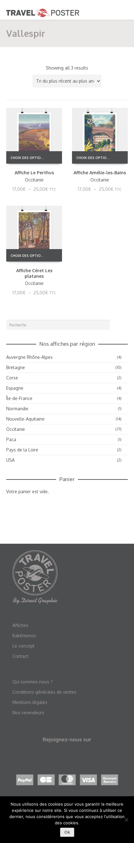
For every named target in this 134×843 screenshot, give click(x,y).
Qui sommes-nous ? (32, 681)
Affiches (20, 625)
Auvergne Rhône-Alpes (29, 357)
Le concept (23, 645)
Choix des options (28, 158)
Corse (12, 377)
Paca (11, 439)
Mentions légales (29, 702)
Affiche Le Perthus (34, 172)
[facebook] (46, 757)
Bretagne (15, 367)
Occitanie (34, 179)
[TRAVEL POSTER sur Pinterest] (74, 757)
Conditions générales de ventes (44, 692)
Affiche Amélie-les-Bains (100, 172)
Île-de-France (19, 398)
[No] (126, 820)
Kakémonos (24, 635)
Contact (20, 656)
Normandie (17, 408)
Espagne (14, 388)
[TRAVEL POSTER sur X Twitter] (60, 757)
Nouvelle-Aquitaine (25, 419)
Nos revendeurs (28, 712)
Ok (67, 832)
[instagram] (88, 757)
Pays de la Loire (22, 449)
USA (10, 460)
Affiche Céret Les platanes (34, 273)
